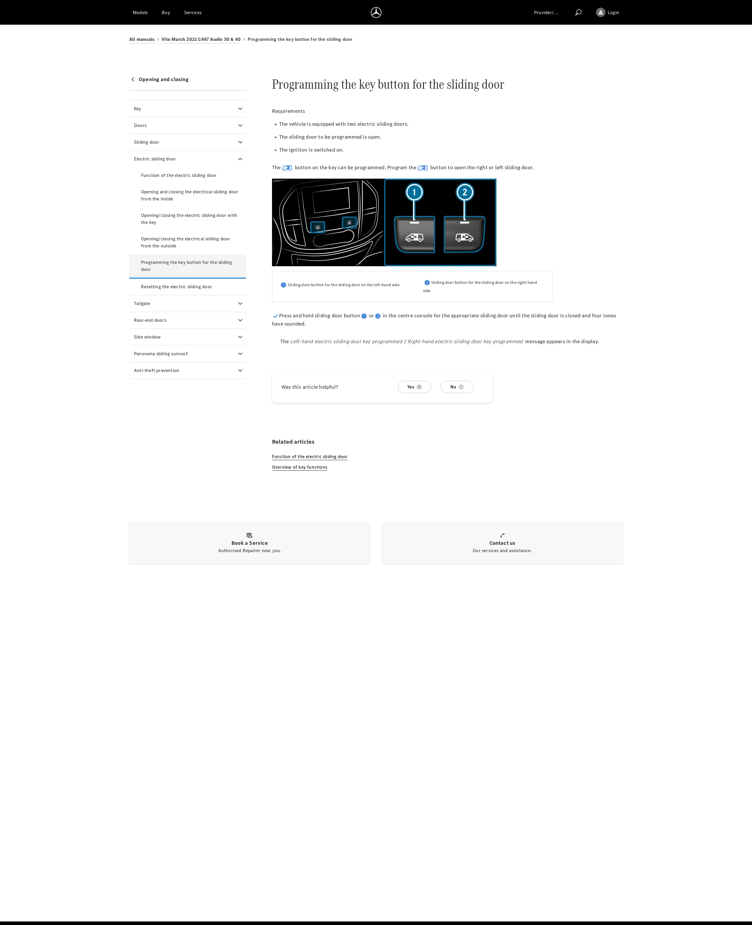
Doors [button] (140, 125)
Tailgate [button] (142, 303)
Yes (411, 387)
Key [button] (137, 108)
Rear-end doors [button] (150, 320)
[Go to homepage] (376, 12)
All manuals (142, 39)
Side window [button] (147, 337)
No (453, 387)
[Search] (578, 12)
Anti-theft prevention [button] (156, 370)
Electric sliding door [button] (155, 159)
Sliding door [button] (146, 142)
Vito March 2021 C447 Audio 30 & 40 (201, 39)
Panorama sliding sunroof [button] (161, 354)
